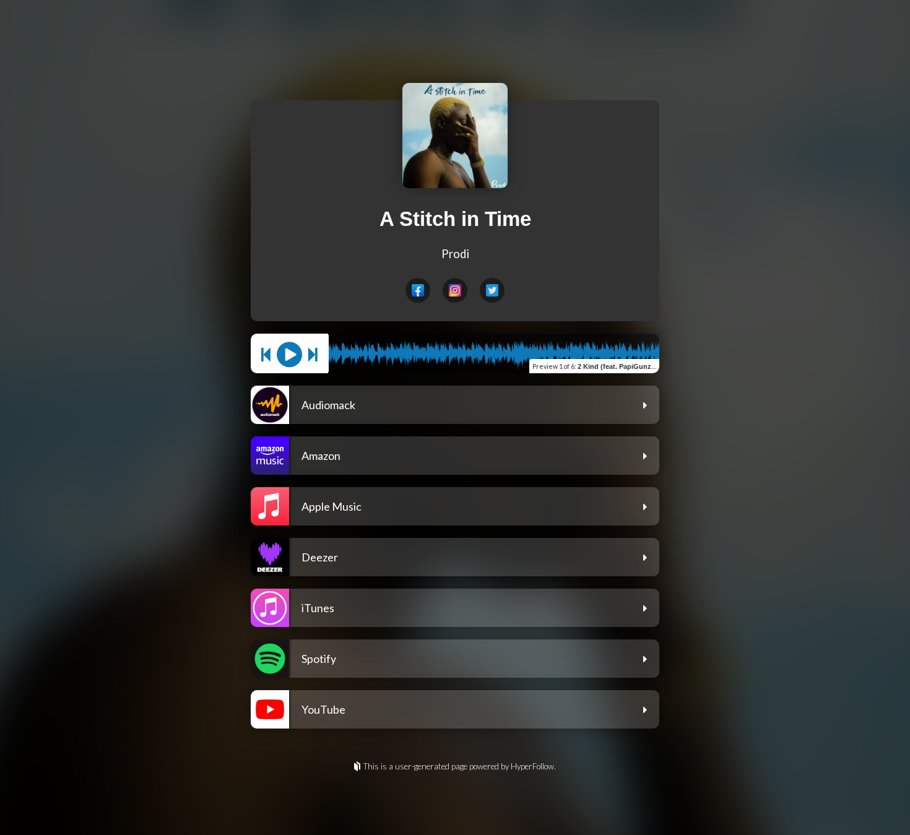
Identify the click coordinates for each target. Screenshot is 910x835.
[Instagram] (455, 290)
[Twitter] (492, 290)
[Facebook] (417, 290)
